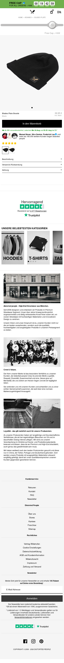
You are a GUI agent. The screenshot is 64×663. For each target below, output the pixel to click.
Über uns (32, 513)
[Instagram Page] (33, 641)
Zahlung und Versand (32, 566)
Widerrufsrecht (32, 559)
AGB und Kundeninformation (32, 555)
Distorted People (42, 649)
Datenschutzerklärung (32, 551)
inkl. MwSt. (58, 115)
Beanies (28, 17)
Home (20, 17)
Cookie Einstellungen (32, 547)
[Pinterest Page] (41, 641)
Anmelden (31, 598)
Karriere (32, 521)
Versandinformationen (23, 617)
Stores (32, 517)
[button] (9, 143)
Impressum (32, 562)
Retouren (32, 487)
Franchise (32, 525)
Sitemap (32, 529)
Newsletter (31, 498)
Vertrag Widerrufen (32, 543)
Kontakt (32, 491)
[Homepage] (32, 12)
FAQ (32, 495)
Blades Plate (40, 17)
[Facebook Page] (25, 641)
